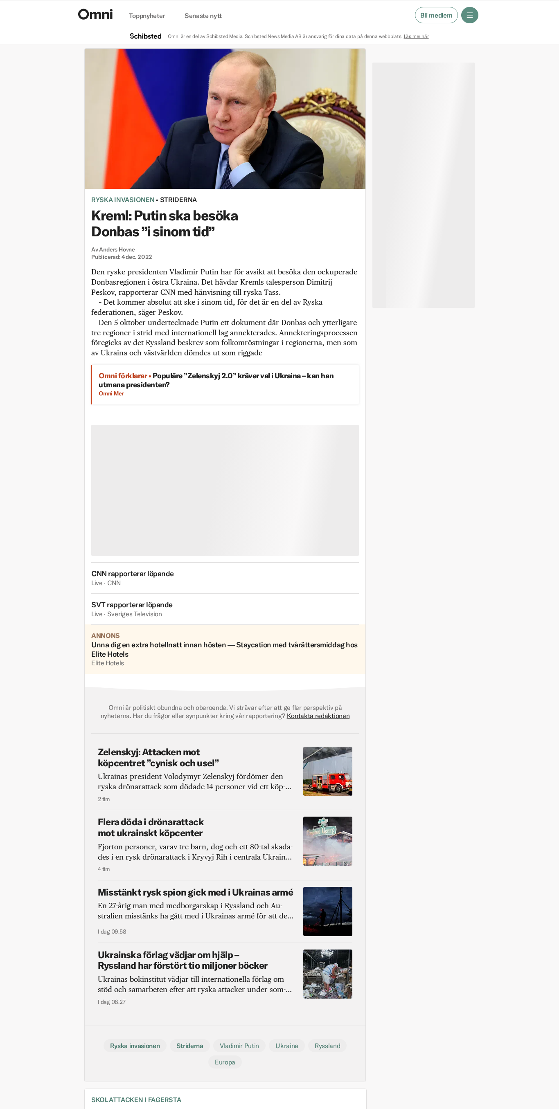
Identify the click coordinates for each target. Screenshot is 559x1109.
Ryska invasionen (122, 199)
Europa (225, 1062)
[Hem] (95, 14)
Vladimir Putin (239, 1046)
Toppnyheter (147, 16)
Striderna (178, 199)
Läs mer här (416, 36)
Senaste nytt (203, 16)
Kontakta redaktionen (318, 716)
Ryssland (327, 1046)
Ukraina (286, 1046)
